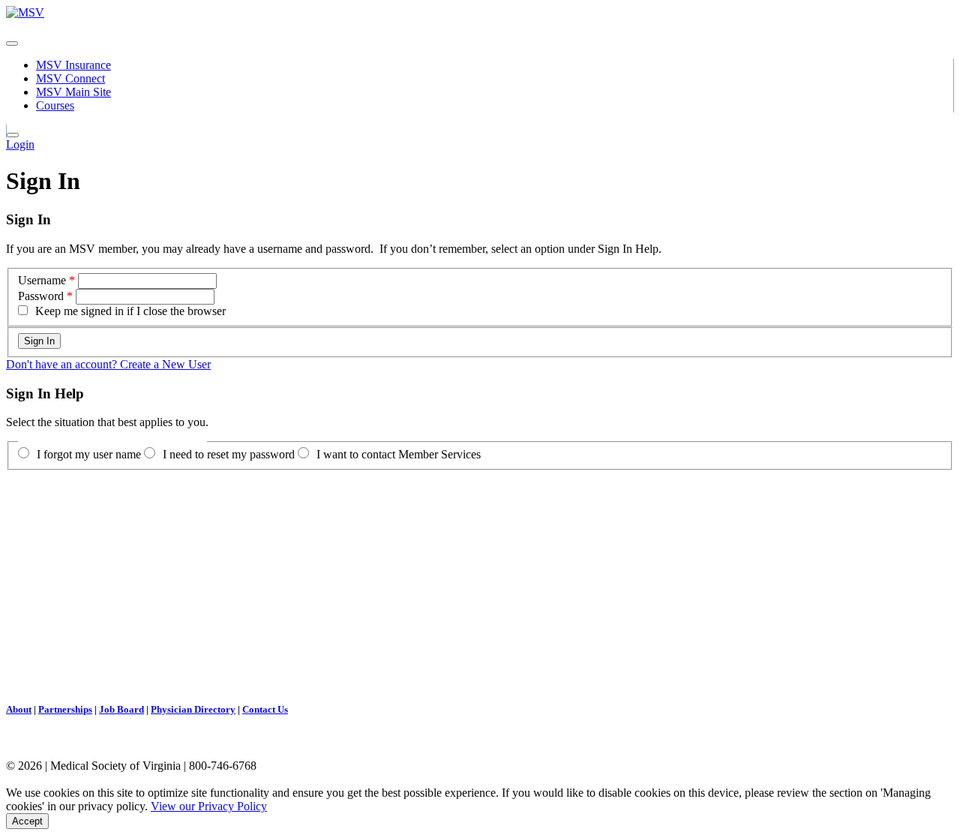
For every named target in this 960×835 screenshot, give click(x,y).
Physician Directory (193, 709)
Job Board (121, 709)
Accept (27, 821)
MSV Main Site (73, 92)
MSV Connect (70, 78)
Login (20, 144)
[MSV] (25, 12)
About (19, 709)
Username (42, 280)
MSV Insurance (73, 65)
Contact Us (265, 709)
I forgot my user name (89, 454)
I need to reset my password (229, 454)
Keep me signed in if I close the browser (130, 311)
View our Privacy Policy (209, 806)
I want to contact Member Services (398, 454)
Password (41, 296)
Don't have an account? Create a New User (108, 364)
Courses (55, 105)
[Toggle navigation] (12, 43)
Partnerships (65, 709)
